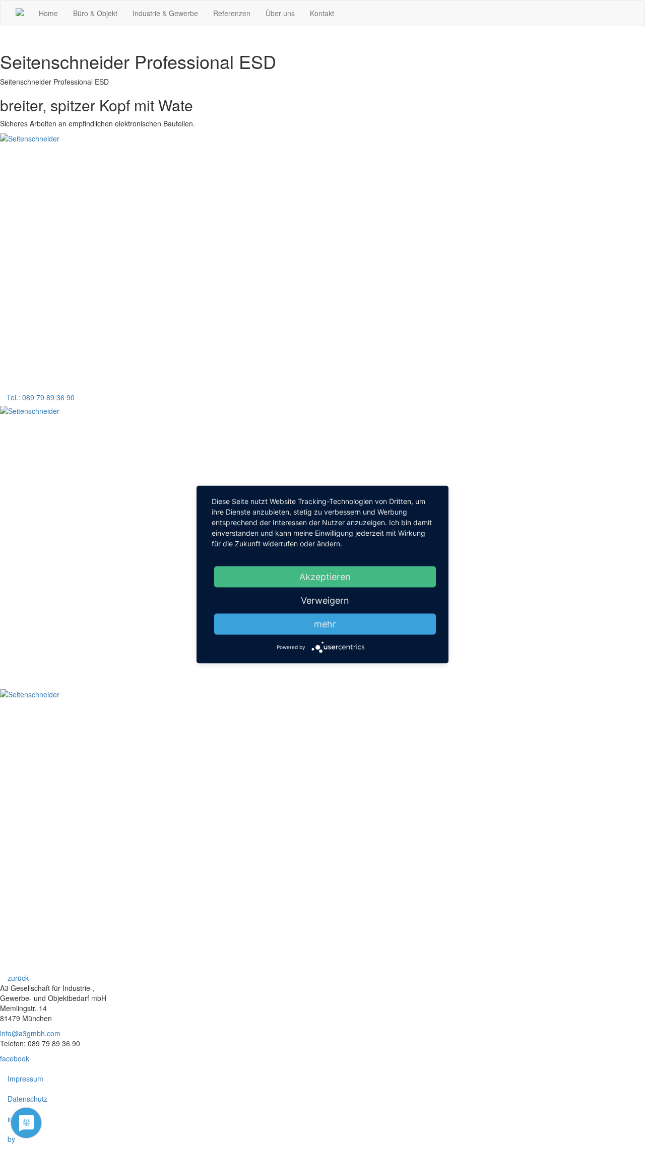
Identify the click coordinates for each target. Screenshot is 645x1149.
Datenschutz (27, 1099)
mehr (325, 624)
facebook (14, 1058)
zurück (17, 978)
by (11, 1139)
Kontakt (322, 13)
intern (17, 1119)
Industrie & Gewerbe (165, 13)
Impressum (25, 1078)
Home (48, 13)
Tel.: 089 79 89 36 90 (41, 397)
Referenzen (231, 13)
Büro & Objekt (95, 13)
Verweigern (325, 600)
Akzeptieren (325, 576)
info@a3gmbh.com (30, 1033)
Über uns (280, 13)
